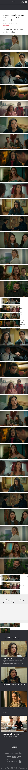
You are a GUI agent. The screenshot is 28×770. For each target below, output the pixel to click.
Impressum (8, 766)
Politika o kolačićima (7, 768)
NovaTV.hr (14, 2)
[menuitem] (22, 2)
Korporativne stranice (21, 768)
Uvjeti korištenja (17, 766)
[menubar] (22, 2)
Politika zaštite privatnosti (14, 767)
